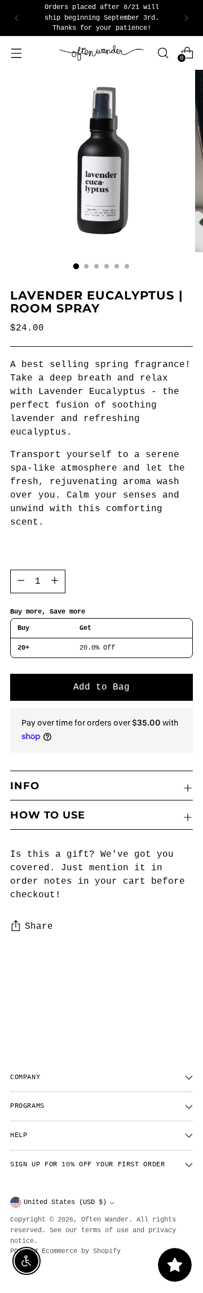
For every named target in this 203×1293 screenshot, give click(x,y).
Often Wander (105, 1220)
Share (39, 926)
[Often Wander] (101, 53)
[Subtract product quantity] (55, 581)
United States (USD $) (65, 1202)
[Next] (186, 18)
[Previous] (17, 18)
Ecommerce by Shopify (81, 1251)
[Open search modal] (162, 52)
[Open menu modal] (16, 52)
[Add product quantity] (21, 581)
